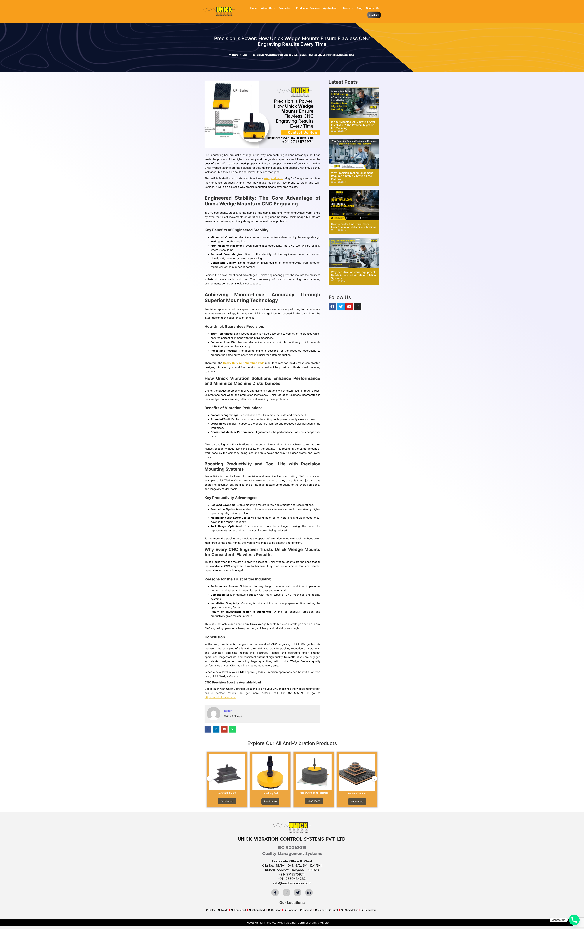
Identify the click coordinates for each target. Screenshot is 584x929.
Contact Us (372, 8)
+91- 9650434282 (292, 878)
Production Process (308, 8)
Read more (227, 800)
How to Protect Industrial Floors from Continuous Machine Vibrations (353, 226)
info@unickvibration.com (292, 883)
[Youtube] (349, 306)
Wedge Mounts (273, 178)
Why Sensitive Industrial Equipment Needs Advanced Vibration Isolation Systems (353, 275)
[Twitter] (341, 306)
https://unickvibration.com (220, 697)
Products (284, 8)
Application (330, 8)
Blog (359, 8)
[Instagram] (357, 306)
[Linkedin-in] (309, 892)
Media (346, 8)
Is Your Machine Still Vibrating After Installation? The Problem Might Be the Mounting (353, 125)
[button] (268, 8)
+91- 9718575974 (292, 874)
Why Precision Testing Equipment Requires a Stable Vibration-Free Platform (352, 176)
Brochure (374, 15)
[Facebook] (332, 306)
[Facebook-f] (275, 892)
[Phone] (574, 920)
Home (253, 8)
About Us (266, 8)
